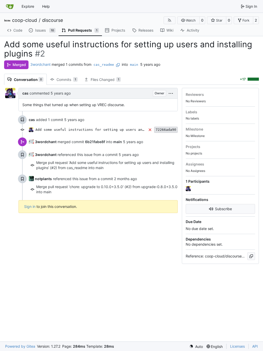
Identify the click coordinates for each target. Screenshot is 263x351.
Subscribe (223, 209)
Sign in (29, 206)
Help (46, 6)
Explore (28, 6)
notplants (43, 179)
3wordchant (40, 64)
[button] (188, 20)
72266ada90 (166, 130)
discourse (52, 20)
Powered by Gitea (20, 346)
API (255, 346)
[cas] (189, 189)
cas (25, 93)
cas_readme (103, 65)
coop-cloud (24, 20)
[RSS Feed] (169, 20)
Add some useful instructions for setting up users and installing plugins (109, 130)
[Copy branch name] (118, 65)
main (134, 65)
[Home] (10, 6)
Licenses (237, 346)
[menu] (171, 93)
